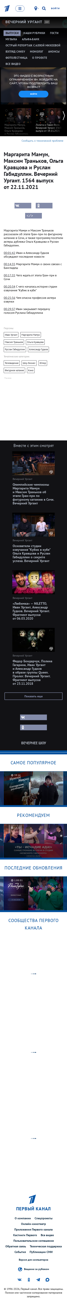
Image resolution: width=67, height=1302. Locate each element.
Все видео (47, 1235)
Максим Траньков (14, 342)
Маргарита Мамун (30, 334)
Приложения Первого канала (33, 1229)
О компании (23, 1218)
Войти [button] (33, 94)
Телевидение (12, 363)
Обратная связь (15, 1246)
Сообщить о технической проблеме (42, 140)
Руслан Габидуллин (15, 349)
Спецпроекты (43, 1218)
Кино (31, 370)
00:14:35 (9, 264)
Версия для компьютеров (33, 1259)
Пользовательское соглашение (33, 1241)
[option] (17, 122)
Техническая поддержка (46, 1246)
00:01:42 (9, 253)
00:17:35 (9, 275)
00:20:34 (9, 286)
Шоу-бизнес (29, 363)
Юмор (43, 363)
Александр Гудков (38, 349)
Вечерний (23, 22)
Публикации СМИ (41, 1252)
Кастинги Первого (25, 1235)
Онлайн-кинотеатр (33, 1224)
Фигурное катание (14, 370)
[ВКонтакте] (23, 205)
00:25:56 (9, 298)
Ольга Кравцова (35, 342)
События (20, 1252)
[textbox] (33, 237)
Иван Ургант (11, 334)
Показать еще (33, 696)
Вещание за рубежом (36, 1269)
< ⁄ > (30, 215)
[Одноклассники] (44, 205)
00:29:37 (9, 309)
